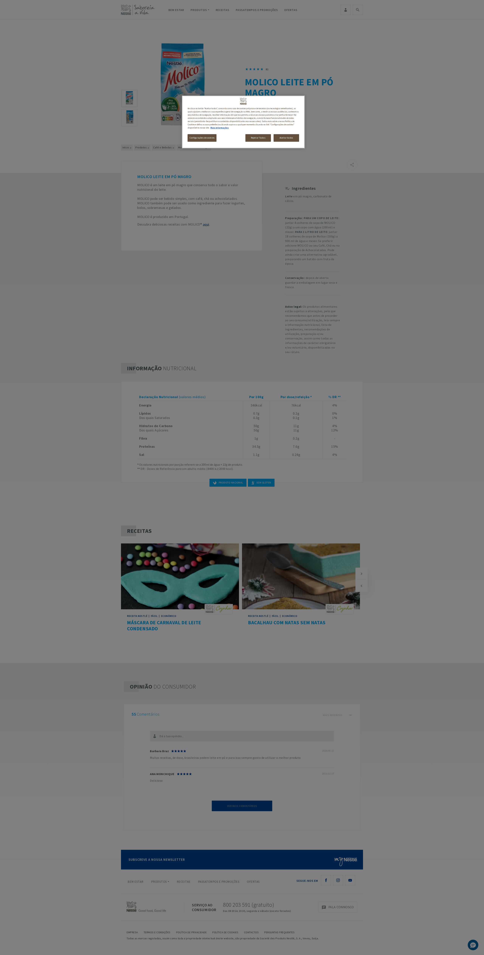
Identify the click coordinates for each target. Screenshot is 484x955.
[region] (243, 122)
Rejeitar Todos (258, 137)
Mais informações (219, 127)
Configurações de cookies (202, 137)
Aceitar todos (286, 137)
